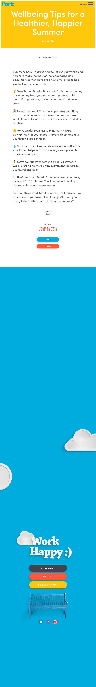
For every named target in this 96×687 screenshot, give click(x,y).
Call (47, 239)
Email (48, 246)
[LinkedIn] (40, 623)
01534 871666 (48, 568)
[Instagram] (55, 623)
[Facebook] (48, 623)
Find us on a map (48, 585)
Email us (48, 576)
